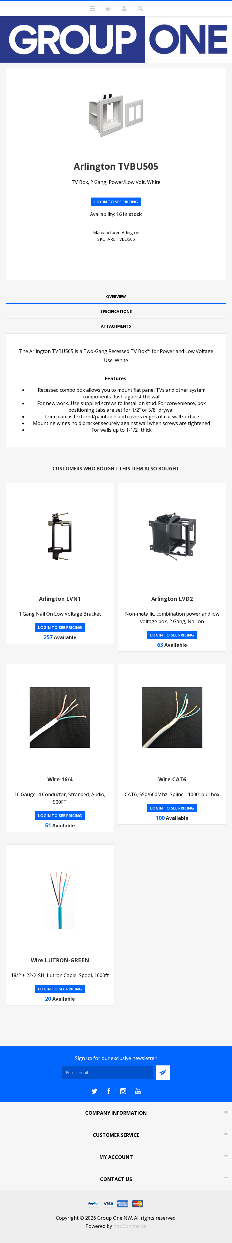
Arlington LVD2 (172, 598)
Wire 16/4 (59, 779)
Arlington (130, 232)
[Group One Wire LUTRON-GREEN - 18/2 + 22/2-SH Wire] (60, 898)
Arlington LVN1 (60, 598)
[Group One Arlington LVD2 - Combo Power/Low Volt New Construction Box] (172, 536)
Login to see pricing (116, 201)
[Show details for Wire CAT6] (172, 717)
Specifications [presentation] (116, 311)
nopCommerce (130, 1226)
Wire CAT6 (172, 779)
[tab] (116, 296)
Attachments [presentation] (116, 326)
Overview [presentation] (116, 296)
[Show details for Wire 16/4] (60, 717)
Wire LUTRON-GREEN (60, 960)
